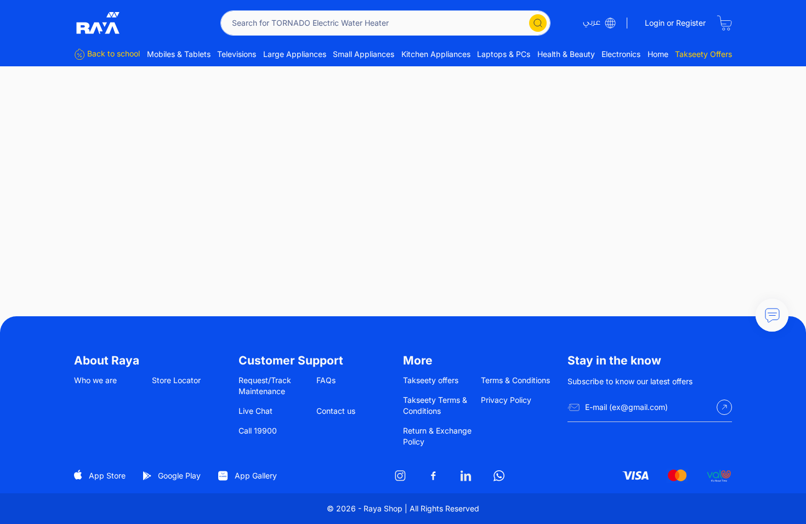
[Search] (538, 23)
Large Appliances (294, 54)
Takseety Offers (703, 54)
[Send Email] (724, 407)
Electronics (620, 54)
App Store (107, 475)
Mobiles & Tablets (179, 54)
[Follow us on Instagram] (400, 475)
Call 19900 (258, 430)
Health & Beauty (566, 54)
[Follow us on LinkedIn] (466, 475)
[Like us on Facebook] (433, 475)
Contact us (335, 410)
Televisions (236, 54)
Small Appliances (363, 54)
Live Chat (256, 410)
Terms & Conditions (515, 380)
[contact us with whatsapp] (772, 315)
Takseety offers (430, 380)
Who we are (95, 380)
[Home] (98, 23)
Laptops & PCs (503, 54)
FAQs (326, 380)
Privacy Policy (506, 400)
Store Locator (176, 380)
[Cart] (724, 23)
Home (658, 54)
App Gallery (256, 475)
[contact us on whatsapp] (498, 475)
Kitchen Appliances (435, 54)
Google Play (179, 475)
